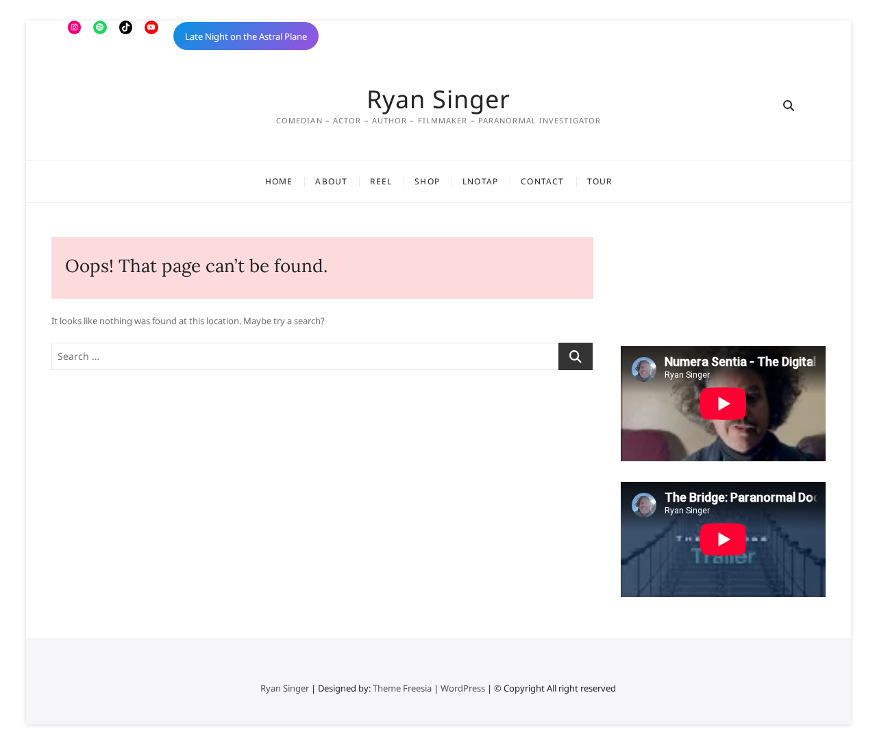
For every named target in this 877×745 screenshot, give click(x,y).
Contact (542, 181)
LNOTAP (480, 181)
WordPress (463, 688)
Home (279, 181)
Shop (427, 181)
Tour (600, 181)
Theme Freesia (402, 688)
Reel (381, 181)
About (331, 181)
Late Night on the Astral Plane (246, 36)
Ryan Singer (438, 99)
